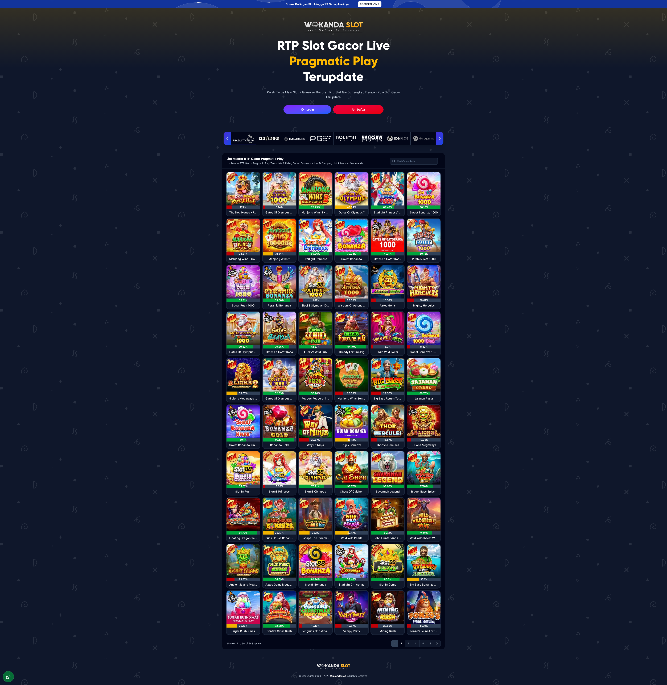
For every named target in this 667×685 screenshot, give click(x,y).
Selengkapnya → (369, 4)
